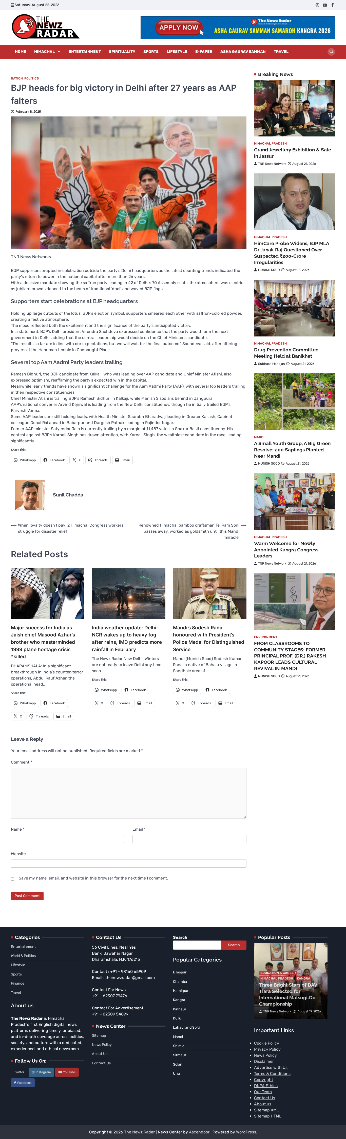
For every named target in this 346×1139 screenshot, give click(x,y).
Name (18, 829)
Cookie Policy (266, 1043)
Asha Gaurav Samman (243, 51)
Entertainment (85, 51)
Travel (281, 51)
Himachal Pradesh (270, 143)
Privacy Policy (267, 1049)
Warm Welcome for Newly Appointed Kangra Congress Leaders (286, 550)
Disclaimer (264, 1061)
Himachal (44, 51)
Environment (265, 637)
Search (180, 937)
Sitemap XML (266, 1110)
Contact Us (101, 1063)
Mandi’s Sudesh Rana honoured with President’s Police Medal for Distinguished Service (208, 638)
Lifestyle (177, 51)
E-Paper (203, 51)
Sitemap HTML (267, 1116)
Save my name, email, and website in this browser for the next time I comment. (93, 878)
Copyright (263, 1079)
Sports (151, 51)
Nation (17, 78)
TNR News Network (272, 164)
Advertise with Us (270, 1067)
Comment (21, 762)
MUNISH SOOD (269, 270)
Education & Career (278, 973)
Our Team (263, 1091)
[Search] (331, 52)
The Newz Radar (139, 1132)
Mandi (259, 437)
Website (18, 853)
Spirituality (122, 51)
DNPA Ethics (266, 1085)
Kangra (303, 978)
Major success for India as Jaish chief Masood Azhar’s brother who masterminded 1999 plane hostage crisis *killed (43, 642)
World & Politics (23, 956)
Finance (17, 983)
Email (139, 829)
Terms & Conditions (272, 1073)
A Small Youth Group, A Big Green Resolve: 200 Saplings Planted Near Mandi (292, 450)
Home (20, 51)
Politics (31, 78)
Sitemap (99, 1035)
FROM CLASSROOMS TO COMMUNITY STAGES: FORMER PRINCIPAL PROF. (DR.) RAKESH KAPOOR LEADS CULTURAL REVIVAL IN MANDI (290, 655)
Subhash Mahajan (271, 363)
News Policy (102, 1045)
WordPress (246, 1132)
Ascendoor (199, 1132)
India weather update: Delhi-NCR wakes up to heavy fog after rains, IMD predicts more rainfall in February (127, 638)
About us (262, 1104)
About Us (99, 1054)
